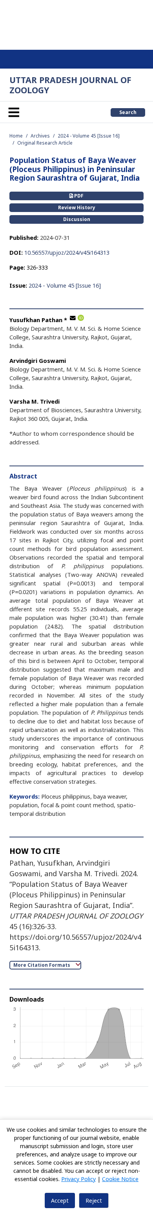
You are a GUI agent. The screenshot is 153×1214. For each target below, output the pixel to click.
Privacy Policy (78, 1179)
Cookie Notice (120, 1179)
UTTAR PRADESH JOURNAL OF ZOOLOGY (70, 85)
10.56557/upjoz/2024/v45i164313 (66, 252)
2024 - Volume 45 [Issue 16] (89, 135)
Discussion (76, 219)
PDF (78, 195)
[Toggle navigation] (13, 112)
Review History (76, 207)
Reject (94, 1200)
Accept (60, 1200)
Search (128, 112)
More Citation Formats (42, 965)
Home (16, 135)
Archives (40, 135)
